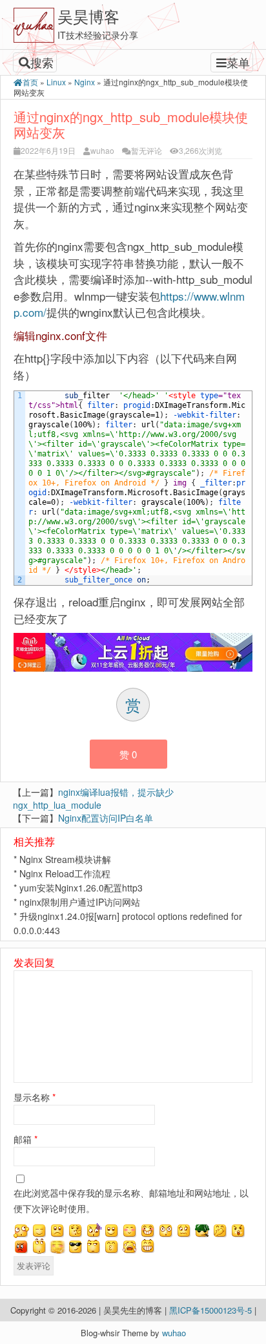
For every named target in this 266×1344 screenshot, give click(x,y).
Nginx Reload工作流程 (64, 873)
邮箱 (25, 1139)
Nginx (84, 81)
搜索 (42, 62)
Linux (56, 81)
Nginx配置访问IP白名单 (105, 817)
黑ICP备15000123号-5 (211, 1310)
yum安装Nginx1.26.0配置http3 (81, 887)
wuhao (102, 150)
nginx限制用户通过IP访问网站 (79, 901)
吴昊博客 (88, 16)
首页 (30, 81)
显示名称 (35, 1097)
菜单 (238, 62)
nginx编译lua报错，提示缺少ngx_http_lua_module (93, 798)
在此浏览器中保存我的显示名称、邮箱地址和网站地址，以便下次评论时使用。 (131, 1200)
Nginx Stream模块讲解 (65, 859)
